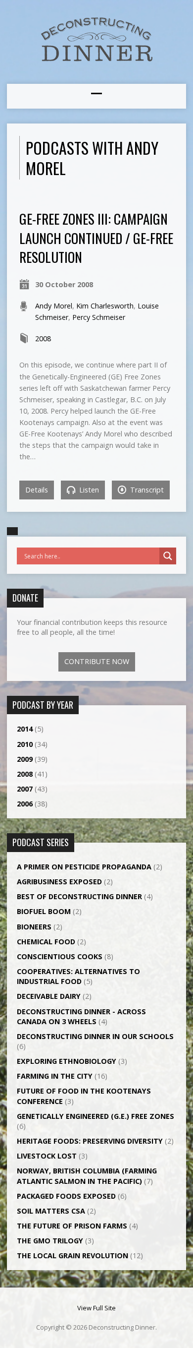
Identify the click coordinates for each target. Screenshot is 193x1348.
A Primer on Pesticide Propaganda (84, 866)
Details (36, 489)
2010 (25, 744)
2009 (25, 759)
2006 (25, 803)
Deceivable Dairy (49, 996)
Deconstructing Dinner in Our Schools (95, 1036)
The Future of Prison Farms (72, 1225)
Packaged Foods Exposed (66, 1196)
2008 (43, 338)
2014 (25, 729)
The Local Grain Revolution (72, 1255)
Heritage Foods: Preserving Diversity (90, 1141)
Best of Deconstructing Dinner (79, 896)
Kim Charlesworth (105, 305)
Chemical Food (46, 941)
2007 (25, 789)
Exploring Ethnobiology (66, 1061)
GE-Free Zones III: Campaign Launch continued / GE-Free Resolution (96, 237)
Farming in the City (55, 1076)
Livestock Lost (47, 1156)
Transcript (146, 489)
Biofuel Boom (44, 911)
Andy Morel (53, 305)
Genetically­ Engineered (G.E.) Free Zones (95, 1116)
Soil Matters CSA (51, 1211)
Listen (88, 489)
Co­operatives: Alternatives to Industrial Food (78, 976)
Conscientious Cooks (59, 956)
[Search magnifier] (167, 556)
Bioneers (34, 926)
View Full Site (96, 1307)
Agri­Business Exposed (59, 881)
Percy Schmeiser (98, 317)
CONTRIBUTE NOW (96, 661)
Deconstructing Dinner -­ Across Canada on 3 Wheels (81, 1016)
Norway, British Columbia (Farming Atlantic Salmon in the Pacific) (87, 1175)
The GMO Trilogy (50, 1240)
